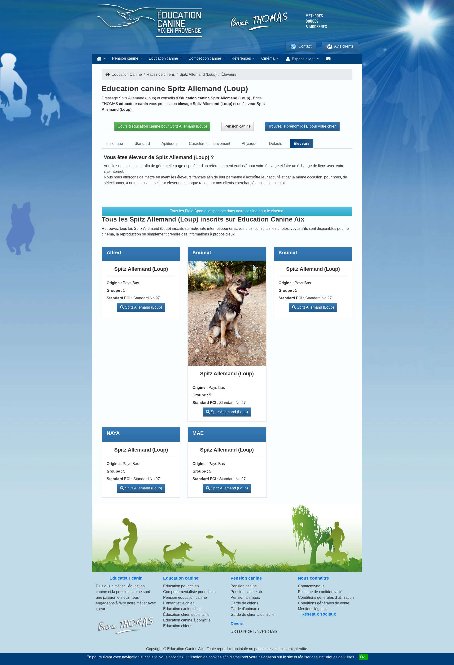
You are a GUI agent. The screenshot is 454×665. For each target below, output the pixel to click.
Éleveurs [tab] (302, 144)
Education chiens (177, 626)
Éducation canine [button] (164, 58)
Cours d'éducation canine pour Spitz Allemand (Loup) (162, 126)
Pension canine (237, 126)
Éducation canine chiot (182, 609)
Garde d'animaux (245, 609)
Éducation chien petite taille (186, 614)
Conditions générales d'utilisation (326, 597)
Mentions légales (312, 609)
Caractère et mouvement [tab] (209, 144)
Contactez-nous (311, 586)
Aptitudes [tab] (169, 144)
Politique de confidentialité (320, 592)
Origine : (114, 283)
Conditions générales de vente (323, 603)
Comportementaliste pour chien (189, 592)
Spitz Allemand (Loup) (143, 307)
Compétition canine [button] (205, 58)
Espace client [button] (303, 59)
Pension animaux (245, 597)
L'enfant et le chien (179, 603)
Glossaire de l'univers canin (254, 631)
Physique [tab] (250, 144)
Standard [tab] (142, 144)
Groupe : (114, 290)
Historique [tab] (114, 144)
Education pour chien (181, 586)
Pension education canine (185, 597)
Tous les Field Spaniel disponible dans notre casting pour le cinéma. (227, 211)
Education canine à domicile (187, 620)
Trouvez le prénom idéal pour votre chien (302, 126)
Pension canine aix (247, 592)
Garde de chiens (244, 603)
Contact (304, 46)
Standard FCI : (119, 298)
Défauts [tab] (275, 144)
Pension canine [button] (125, 58)
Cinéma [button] (268, 58)
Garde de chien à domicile (253, 614)
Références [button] (241, 58)
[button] (100, 59)
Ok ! (363, 657)
